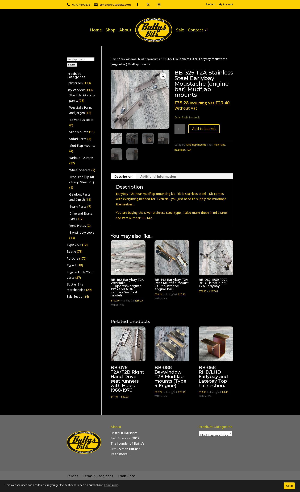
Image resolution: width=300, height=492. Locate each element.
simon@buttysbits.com (115, 4)
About (125, 30)
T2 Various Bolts (81, 120)
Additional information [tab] (158, 176)
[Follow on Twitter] (148, 4)
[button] (163, 76)
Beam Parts (77, 206)
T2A (188, 149)
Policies (72, 476)
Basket (210, 4)
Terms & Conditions (98, 476)
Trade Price (126, 476)
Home (96, 30)
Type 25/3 (74, 245)
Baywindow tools (81, 232)
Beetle (71, 251)
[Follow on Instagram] (159, 4)
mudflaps (179, 149)
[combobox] (215, 433)
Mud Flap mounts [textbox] (214, 435)
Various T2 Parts (81, 158)
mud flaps (219, 144)
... (120, 454)
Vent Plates (77, 226)
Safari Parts (77, 139)
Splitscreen (75, 83)
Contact (195, 30)
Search (72, 64)
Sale (180, 30)
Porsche (72, 258)
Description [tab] (123, 176)
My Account (226, 4)
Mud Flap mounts (149, 59)
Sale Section (75, 296)
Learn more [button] (111, 485)
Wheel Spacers (79, 170)
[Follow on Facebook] (137, 4)
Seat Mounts (78, 132)
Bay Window (128, 59)
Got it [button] (289, 485)
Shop (110, 30)
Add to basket (204, 128)
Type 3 (72, 265)
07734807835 (81, 4)
